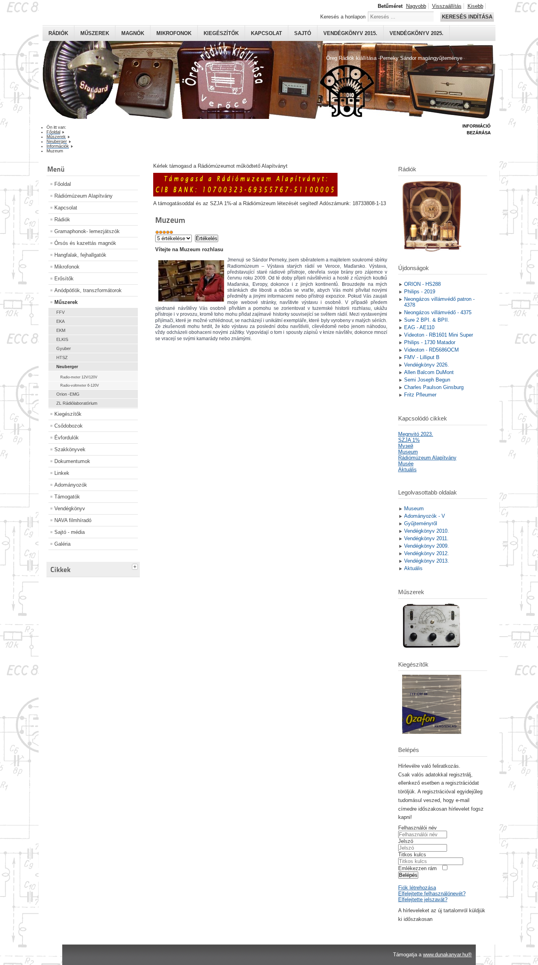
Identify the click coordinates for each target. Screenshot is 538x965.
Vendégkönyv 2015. (350, 33)
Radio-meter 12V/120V (78, 377)
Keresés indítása (467, 17)
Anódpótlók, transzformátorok (88, 290)
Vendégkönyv (69, 508)
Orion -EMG (68, 394)
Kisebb (475, 6)
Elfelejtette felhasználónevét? (432, 893)
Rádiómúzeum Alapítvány (83, 196)
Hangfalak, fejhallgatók (80, 255)
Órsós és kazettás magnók (85, 243)
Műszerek (94, 33)
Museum (408, 452)
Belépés (408, 875)
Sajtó (302, 33)
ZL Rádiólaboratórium (76, 403)
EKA (60, 321)
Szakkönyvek (69, 449)
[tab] (136, 566)
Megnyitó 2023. (415, 434)
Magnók (132, 33)
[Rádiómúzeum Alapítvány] (245, 195)
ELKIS (62, 339)
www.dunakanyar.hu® (447, 955)
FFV (60, 312)
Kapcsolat (266, 33)
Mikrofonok (173, 33)
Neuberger (67, 366)
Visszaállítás (447, 6)
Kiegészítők (221, 33)
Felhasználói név (417, 828)
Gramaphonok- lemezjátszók (87, 231)
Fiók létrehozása (417, 888)
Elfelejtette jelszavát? (422, 899)
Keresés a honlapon (342, 17)
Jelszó (405, 841)
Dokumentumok (72, 461)
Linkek (61, 473)
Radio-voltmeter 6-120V (79, 385)
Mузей (405, 446)
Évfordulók (66, 438)
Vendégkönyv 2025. (416, 33)
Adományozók (70, 485)
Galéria (62, 544)
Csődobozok (68, 426)
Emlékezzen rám (417, 868)
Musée (406, 464)
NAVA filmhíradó (72, 520)
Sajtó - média (69, 532)
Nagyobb (416, 6)
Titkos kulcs (412, 855)
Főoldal (62, 184)
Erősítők (64, 279)
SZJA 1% (409, 440)
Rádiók (58, 33)
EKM (60, 330)
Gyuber (63, 348)
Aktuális (407, 469)
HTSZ (62, 357)
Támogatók (67, 497)
